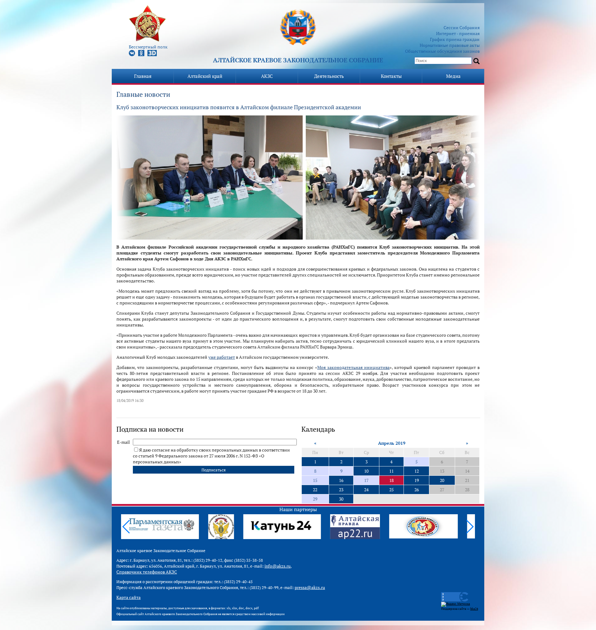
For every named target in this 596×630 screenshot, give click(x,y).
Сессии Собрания (462, 27)
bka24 (474, 609)
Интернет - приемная (458, 33)
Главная (142, 76)
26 (416, 490)
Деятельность (329, 76)
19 (416, 480)
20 (442, 480)
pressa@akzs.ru (310, 587)
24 (366, 490)
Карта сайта (128, 597)
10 (366, 471)
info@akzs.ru (277, 566)
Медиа (453, 76)
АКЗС (267, 76)
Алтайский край (204, 76)
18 (391, 480)
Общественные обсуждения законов (442, 51)
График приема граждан (455, 39)
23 (341, 490)
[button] (469, 526)
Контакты (391, 76)
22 (315, 490)
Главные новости (143, 94)
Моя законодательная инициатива (353, 367)
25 (391, 490)
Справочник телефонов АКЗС (146, 572)
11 (391, 471)
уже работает (221, 357)
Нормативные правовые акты (450, 45)
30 (341, 499)
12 (416, 471)
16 (341, 480)
